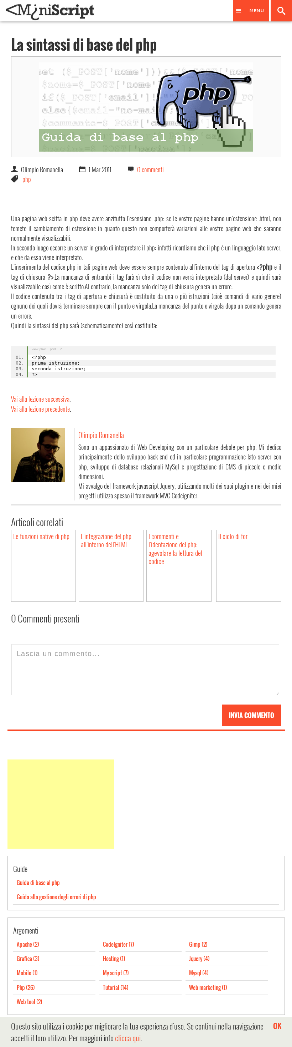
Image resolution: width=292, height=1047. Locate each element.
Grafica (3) (28, 958)
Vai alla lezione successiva (40, 398)
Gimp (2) (198, 944)
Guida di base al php (38, 882)
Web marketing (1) (208, 987)
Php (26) (26, 987)
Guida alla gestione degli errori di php (56, 897)
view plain (39, 349)
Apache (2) (28, 944)
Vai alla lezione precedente (40, 408)
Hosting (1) (114, 958)
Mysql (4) (199, 973)
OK (277, 1026)
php (26, 179)
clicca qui (128, 1037)
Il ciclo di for (232, 536)
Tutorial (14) (116, 987)
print (53, 349)
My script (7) (116, 973)
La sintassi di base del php (84, 44)
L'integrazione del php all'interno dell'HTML (106, 540)
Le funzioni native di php (41, 536)
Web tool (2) (29, 1002)
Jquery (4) (199, 958)
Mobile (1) (27, 973)
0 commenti (150, 169)
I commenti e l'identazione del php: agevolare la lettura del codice (175, 548)
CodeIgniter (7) (118, 944)
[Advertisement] (60, 804)
